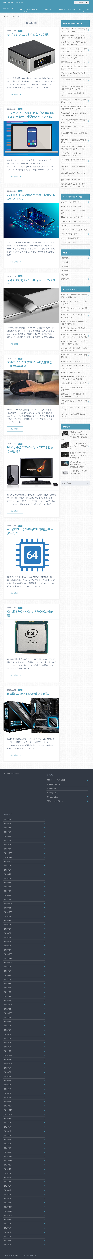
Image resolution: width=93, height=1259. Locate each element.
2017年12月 (8, 1207)
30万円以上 (65, 258)
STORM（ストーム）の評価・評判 (73, 221)
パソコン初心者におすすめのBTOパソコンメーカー (74, 367)
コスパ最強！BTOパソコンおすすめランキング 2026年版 (74, 30)
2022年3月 (8, 992)
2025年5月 (8, 832)
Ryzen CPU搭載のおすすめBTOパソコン (74, 134)
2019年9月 (8, 1118)
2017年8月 (8, 1224)
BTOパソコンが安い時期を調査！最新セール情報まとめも (74, 296)
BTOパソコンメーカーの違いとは (73, 361)
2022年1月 (8, 1000)
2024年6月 (8, 878)
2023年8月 (8, 920)
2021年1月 (8, 1051)
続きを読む (14, 94)
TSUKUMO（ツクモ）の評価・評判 (74, 230)
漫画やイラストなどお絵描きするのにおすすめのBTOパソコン (74, 87)
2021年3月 (8, 1043)
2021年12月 (8, 1005)
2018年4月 (8, 1190)
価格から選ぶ (49, 9)
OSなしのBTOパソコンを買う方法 (73, 383)
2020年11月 (8, 1059)
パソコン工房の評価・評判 (70, 238)
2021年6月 (8, 1030)
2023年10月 (8, 912)
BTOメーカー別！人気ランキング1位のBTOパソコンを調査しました (73, 36)
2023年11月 (8, 908)
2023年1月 (8, 950)
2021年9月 (8, 1017)
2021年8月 (8, 1022)
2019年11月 (8, 1110)
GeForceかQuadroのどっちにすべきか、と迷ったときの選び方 (73, 377)
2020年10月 (8, 1064)
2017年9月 (8, 1219)
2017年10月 (8, 1215)
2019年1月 (8, 1152)
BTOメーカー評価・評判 (25, 10)
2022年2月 (8, 996)
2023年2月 (8, 946)
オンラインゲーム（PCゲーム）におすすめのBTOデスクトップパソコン (74, 43)
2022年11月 (8, 958)
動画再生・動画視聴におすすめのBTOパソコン (73, 127)
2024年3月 (8, 891)
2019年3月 (8, 1144)
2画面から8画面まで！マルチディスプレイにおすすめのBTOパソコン (74, 147)
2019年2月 (8, 1148)
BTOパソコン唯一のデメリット (72, 372)
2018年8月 (8, 1173)
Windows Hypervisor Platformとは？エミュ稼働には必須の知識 (78, 464)
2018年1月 (8, 1203)
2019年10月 (8, 1114)
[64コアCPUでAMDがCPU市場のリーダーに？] (31, 571)
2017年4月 (8, 1241)
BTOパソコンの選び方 (83, 10)
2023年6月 (8, 929)
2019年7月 (8, 1127)
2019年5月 (8, 1135)
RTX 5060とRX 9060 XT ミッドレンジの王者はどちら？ (79, 446)
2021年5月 (8, 1034)
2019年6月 (8, 1131)
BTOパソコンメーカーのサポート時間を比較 (74, 356)
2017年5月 (8, 1236)
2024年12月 (8, 853)
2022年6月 (8, 979)
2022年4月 (8, 988)
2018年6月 (8, 1182)
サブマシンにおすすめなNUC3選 (28, 34)
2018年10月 (8, 1165)
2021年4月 (8, 1038)
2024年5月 (8, 883)
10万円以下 (65, 275)
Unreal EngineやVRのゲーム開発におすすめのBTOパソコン (73, 114)
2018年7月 (8, 1177)
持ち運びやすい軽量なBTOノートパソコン (74, 167)
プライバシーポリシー (11, 773)
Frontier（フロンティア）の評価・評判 (74, 211)
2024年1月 (8, 899)
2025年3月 (8, 840)
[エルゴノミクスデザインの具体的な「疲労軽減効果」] (31, 404)
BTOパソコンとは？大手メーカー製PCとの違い (74, 309)
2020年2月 (8, 1097)
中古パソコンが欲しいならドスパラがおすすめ (74, 388)
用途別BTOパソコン (37, 9)
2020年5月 (8, 1085)
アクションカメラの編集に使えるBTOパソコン (73, 74)
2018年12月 (8, 1156)
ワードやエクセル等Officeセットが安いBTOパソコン (74, 67)
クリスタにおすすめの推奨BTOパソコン (74, 94)
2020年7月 (8, 1076)
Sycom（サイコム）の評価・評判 (73, 225)
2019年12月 (8, 1106)
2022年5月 (8, 984)
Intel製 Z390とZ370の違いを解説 (28, 693)
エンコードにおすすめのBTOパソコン (74, 81)
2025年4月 (8, 836)
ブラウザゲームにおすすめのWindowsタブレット (71, 154)
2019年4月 (8, 1140)
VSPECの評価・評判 (68, 242)
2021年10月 (8, 1013)
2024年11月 (8, 857)
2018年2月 (8, 1199)
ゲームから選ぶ (72, 9)
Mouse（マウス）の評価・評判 (72, 217)
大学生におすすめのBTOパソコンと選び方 (74, 415)
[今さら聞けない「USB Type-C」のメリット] (31, 322)
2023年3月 (8, 942)
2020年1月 (8, 1102)
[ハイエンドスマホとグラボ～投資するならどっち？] (31, 236)
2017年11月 (8, 1211)
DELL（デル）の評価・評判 (71, 206)
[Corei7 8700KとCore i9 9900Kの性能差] (31, 653)
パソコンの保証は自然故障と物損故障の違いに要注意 (74, 349)
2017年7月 (8, 1228)
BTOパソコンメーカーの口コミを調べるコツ (74, 302)
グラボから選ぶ (60, 9)
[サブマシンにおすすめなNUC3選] (31, 72)
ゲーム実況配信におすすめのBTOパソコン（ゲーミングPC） (74, 56)
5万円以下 (65, 279)
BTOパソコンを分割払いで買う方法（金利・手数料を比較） (74, 342)
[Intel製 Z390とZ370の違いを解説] (31, 733)
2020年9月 (8, 1068)
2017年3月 (8, 1245)
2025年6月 (8, 828)
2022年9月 (8, 967)
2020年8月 (8, 1072)
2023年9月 (8, 916)
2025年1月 (8, 849)
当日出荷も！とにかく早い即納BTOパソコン (74, 161)
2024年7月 (8, 874)
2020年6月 (8, 1081)
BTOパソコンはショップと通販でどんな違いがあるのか (74, 329)
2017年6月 (8, 1232)
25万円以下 (65, 262)
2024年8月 (8, 870)
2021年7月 (8, 1026)
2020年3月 (8, 1093)
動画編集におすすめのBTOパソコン (74, 62)
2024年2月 (8, 895)
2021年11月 (8, 1009)
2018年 (13, 16)
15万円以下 (65, 271)
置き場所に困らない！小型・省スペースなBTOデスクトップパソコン (74, 185)
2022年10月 (8, 963)
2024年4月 (8, 887)
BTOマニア (8, 8)
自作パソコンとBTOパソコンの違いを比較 (74, 408)
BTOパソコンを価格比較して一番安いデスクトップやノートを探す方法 (74, 336)
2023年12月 (8, 904)
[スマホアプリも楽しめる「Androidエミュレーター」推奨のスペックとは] (31, 154)
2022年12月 (8, 954)
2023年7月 (8, 925)
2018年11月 (8, 1161)
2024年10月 (8, 861)
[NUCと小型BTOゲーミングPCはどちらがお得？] (31, 489)
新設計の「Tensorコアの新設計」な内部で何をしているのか (79, 455)
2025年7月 (8, 824)
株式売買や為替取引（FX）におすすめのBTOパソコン (74, 174)
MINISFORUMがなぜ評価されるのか (78, 472)
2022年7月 (8, 975)
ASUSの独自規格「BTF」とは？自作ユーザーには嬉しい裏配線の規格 (74, 435)
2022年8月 (8, 971)
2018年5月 (8, 1186)
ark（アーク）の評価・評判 (71, 202)
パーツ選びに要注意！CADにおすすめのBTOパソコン (74, 121)
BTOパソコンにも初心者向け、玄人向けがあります (74, 316)
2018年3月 (8, 1194)
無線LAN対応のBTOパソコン (71, 180)
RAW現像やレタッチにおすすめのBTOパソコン (73, 101)
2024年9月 (8, 866)
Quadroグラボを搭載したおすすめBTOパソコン (73, 141)
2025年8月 (8, 819)
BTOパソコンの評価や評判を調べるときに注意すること (74, 322)
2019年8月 (8, 1123)
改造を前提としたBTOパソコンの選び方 (74, 402)
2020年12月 (8, 1055)
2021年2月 (8, 1047)
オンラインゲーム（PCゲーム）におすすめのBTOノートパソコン (74, 50)
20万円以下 (65, 266)
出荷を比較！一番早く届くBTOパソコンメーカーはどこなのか (74, 395)
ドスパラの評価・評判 (69, 234)
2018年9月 (8, 1169)
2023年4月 (8, 937)
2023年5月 (8, 933)
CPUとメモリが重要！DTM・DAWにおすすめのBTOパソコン (74, 107)
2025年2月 (8, 845)
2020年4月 (8, 1089)
